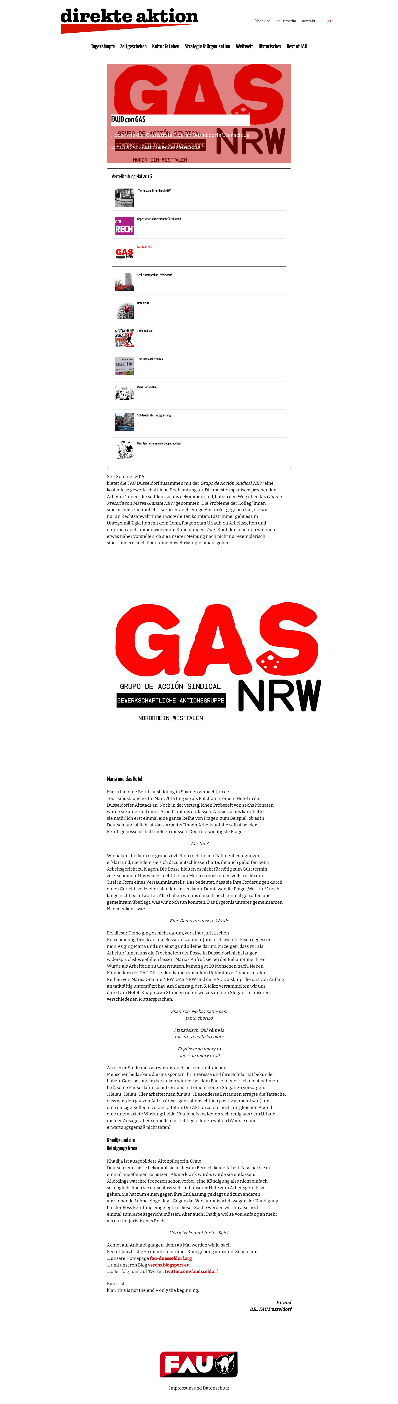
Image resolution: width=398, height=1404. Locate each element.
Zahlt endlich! (144, 331)
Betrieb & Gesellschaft (181, 147)
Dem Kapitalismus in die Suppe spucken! (159, 443)
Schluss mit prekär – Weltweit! (154, 275)
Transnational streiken (150, 359)
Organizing (143, 303)
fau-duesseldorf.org (171, 1258)
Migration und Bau (147, 387)
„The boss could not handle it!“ (154, 191)
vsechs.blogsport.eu (169, 1265)
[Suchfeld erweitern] (329, 21)
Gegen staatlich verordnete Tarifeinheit (159, 219)
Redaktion (148, 147)
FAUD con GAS (144, 247)
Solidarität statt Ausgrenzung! (154, 415)
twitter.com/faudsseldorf (191, 1271)
